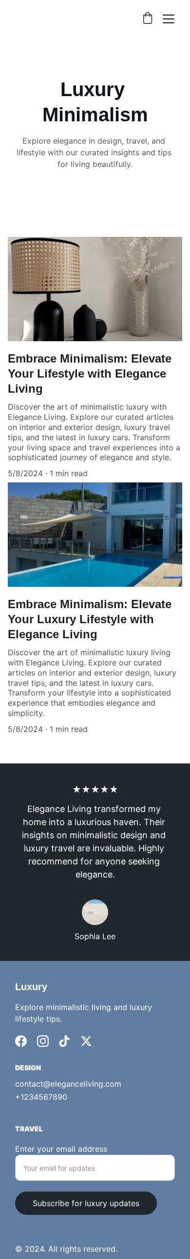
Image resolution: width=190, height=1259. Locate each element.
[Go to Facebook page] (21, 1041)
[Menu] (168, 19)
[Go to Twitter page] (86, 1041)
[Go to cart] (147, 19)
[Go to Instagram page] (43, 1041)
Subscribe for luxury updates (86, 1203)
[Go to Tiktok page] (64, 1041)
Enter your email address (61, 1149)
